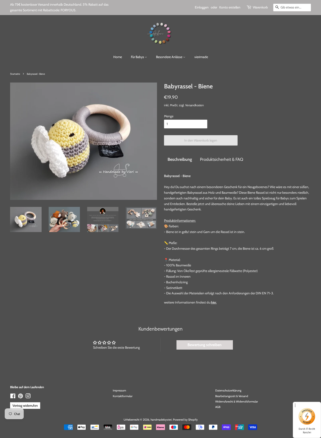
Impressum (119, 390)
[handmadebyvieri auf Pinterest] (20, 397)
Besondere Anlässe (169, 57)
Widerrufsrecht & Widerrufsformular (236, 401)
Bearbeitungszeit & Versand (231, 396)
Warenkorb (260, 7)
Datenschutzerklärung (228, 390)
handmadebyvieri (161, 419)
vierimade (201, 57)
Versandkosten (194, 105)
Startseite (15, 73)
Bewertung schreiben (205, 345)
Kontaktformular (123, 396)
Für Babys (138, 57)
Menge (168, 116)
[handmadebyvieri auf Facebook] (13, 397)
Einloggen (202, 7)
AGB (217, 407)
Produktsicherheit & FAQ (221, 159)
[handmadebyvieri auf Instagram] (28, 397)
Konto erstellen (229, 7)
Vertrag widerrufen (25, 405)
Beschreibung (180, 159)
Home (117, 57)
